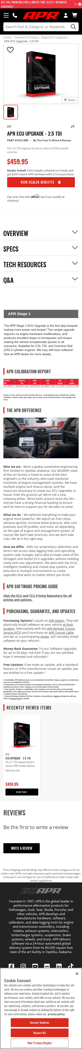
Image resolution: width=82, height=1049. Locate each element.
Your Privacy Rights (40, 1043)
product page (15, 698)
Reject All (39, 1033)
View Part (21, 792)
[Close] (77, 973)
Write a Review (21, 848)
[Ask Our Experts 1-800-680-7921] (15, 15)
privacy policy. (56, 1014)
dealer (44, 637)
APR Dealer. (57, 621)
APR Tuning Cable (61, 633)
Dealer (56, 696)
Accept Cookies (39, 1022)
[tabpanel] (21, 756)
